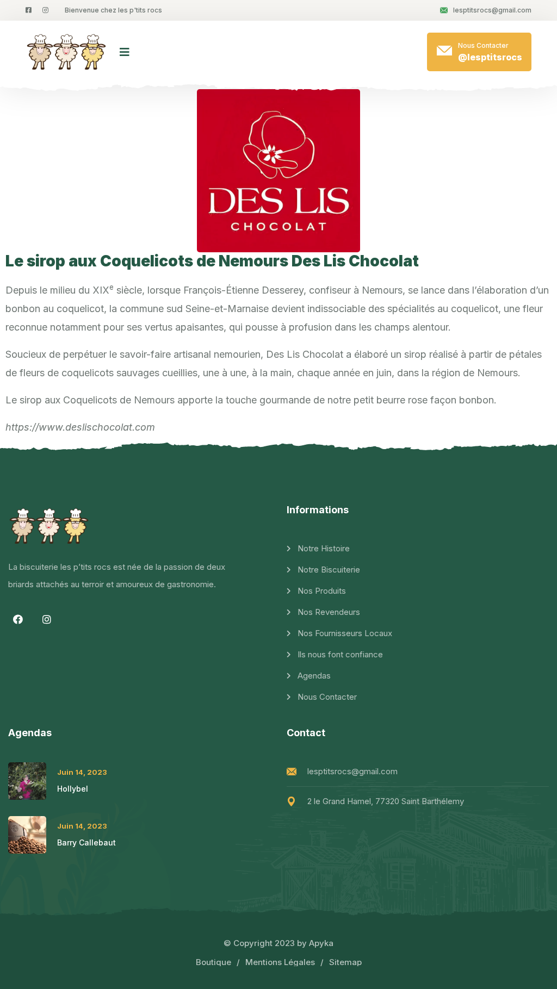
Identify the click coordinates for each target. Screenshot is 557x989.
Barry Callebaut (86, 842)
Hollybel (72, 788)
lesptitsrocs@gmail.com (492, 10)
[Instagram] (47, 619)
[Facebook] (18, 619)
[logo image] (67, 52)
